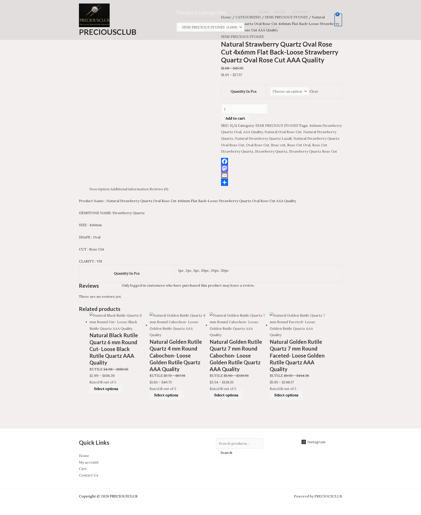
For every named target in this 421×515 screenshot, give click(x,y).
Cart (83, 468)
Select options (106, 388)
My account (89, 462)
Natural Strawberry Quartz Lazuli (263, 138)
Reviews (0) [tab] (159, 189)
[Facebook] (281, 161)
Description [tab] (99, 189)
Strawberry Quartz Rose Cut (313, 151)
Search (226, 452)
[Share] (281, 182)
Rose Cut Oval (298, 145)
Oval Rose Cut (257, 145)
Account (300, 12)
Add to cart (235, 118)
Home (264, 12)
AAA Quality (253, 132)
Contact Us (269, 28)
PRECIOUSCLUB (107, 31)
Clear (313, 91)
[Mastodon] (281, 168)
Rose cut (278, 145)
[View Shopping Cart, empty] (338, 20)
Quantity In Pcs (244, 91)
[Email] (281, 175)
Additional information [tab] (129, 189)
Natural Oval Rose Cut (282, 132)
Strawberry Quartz (271, 151)
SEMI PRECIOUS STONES (276, 125)
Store (280, 12)
